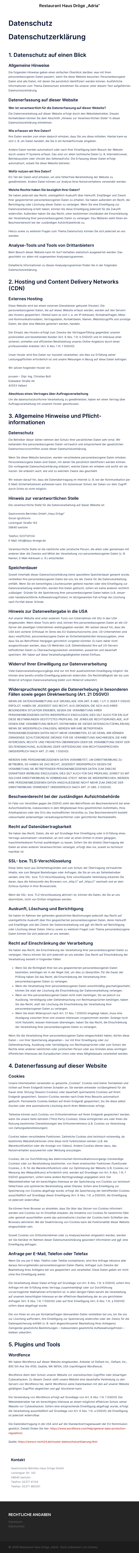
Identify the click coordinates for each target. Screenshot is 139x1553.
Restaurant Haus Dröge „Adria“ (69, 5)
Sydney (93, 1547)
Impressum (15, 1521)
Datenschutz (16, 1526)
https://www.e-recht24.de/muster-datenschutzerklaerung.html (57, 1441)
